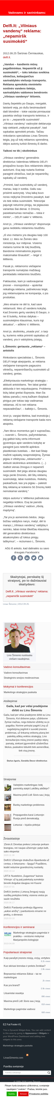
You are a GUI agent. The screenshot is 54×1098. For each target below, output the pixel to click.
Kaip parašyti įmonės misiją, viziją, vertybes (27, 958)
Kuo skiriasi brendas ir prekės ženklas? (24, 966)
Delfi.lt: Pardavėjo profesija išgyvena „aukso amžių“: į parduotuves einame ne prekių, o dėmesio (25, 911)
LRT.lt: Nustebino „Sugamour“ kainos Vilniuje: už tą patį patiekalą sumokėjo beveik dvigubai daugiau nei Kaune (24, 879)
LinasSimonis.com (13, 1057)
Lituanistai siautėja (14, 993)
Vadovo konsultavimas (16, 672)
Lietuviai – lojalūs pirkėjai (26, 825)
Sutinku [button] (11, 1094)
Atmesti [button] (23, 1094)
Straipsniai (9, 779)
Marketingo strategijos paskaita (20, 692)
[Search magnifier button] (49, 1073)
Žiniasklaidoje (11, 838)
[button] (13, 557)
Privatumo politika (38, 1093)
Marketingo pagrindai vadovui (19, 1009)
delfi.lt (6, 57)
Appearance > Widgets (36, 1033)
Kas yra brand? (12, 985)
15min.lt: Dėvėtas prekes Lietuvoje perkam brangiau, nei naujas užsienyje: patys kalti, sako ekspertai (26, 848)
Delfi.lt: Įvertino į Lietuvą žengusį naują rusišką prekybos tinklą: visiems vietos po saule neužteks (26, 895)
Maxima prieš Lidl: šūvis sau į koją (31, 795)
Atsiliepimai (10, 701)
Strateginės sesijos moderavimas (21, 678)
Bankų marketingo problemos (28, 805)
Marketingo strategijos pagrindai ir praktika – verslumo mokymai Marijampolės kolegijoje (31, 936)
